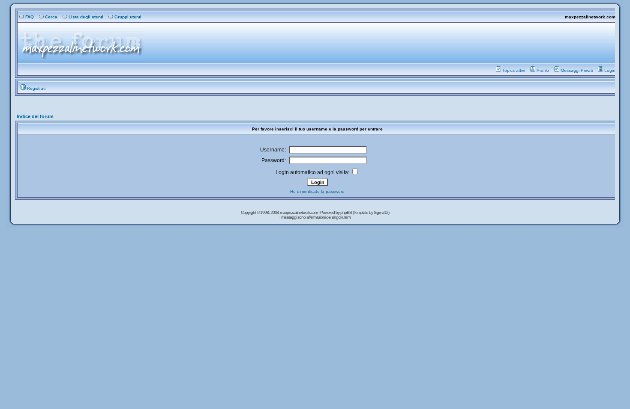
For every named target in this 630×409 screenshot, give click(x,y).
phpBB (346, 212)
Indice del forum (35, 116)
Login (609, 70)
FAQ (29, 17)
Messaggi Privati (577, 70)
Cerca (51, 17)
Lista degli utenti (86, 17)
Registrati (36, 88)
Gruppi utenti (127, 17)
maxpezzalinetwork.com (590, 17)
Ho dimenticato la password (317, 191)
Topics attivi (513, 70)
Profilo (543, 70)
